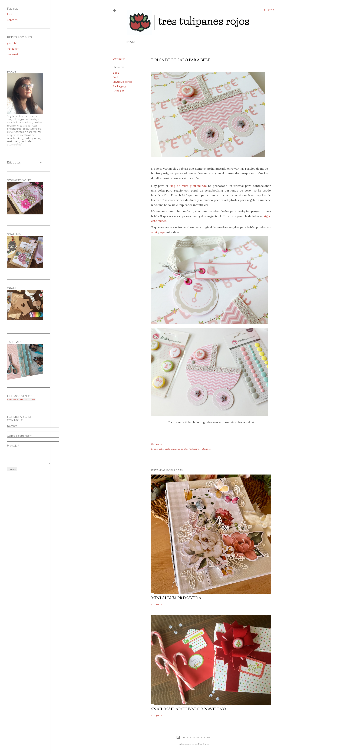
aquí (154, 232)
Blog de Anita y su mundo (188, 185)
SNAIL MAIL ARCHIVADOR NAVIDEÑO (188, 709)
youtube (12, 43)
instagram (13, 48)
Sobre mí (12, 20)
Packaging (119, 86)
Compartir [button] (119, 58)
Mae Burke (203, 744)
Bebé (116, 72)
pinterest (12, 54)
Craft (115, 77)
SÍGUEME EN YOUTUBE (21, 399)
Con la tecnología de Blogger (196, 737)
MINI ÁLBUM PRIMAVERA (176, 598)
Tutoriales (118, 91)
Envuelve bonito (123, 81)
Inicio (130, 41)
